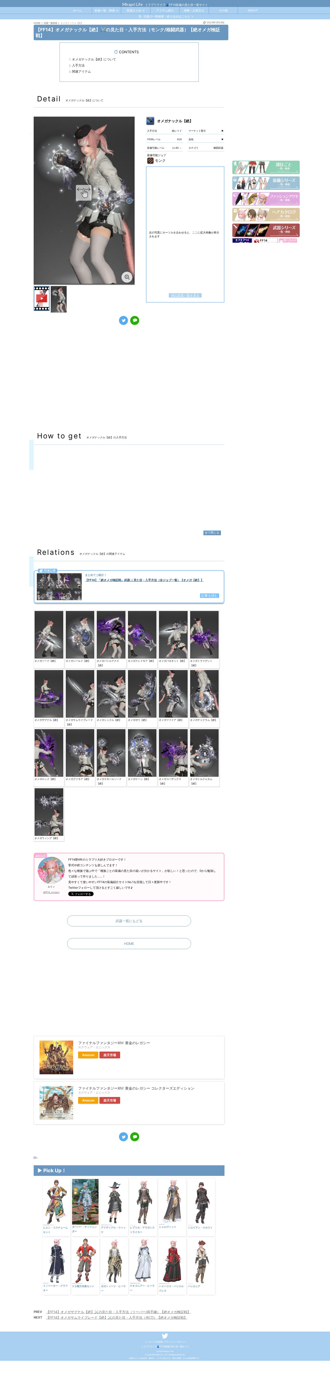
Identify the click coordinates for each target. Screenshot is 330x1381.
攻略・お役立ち (194, 10)
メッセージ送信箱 (154, 1341)
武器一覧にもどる (129, 921)
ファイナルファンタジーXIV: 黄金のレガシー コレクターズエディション (136, 1088)
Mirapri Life (132, 4)
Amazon (88, 1055)
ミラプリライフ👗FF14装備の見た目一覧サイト (165, 1346)
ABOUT (253, 10)
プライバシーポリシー (175, 1341)
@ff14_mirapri (51, 892)
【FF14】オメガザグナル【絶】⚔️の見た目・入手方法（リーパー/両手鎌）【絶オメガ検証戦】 (118, 1312)
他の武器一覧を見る (185, 295)
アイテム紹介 (165, 10)
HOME (129, 943)
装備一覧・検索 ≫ (107, 10)
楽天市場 (109, 1055)
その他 (223, 10)
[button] (129, 201)
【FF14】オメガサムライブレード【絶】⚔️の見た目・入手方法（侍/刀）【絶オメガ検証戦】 (116, 1317)
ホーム (77, 10)
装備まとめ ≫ (136, 10)
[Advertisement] (129, 382)
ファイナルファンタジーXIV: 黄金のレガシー (114, 1043)
